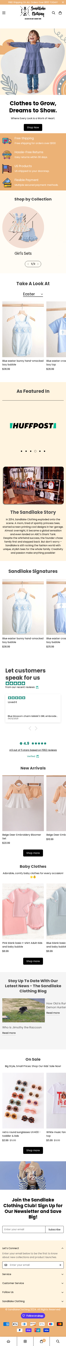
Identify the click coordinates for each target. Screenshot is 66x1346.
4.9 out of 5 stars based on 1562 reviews (33, 750)
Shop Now (33, 127)
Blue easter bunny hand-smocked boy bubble (22, 362)
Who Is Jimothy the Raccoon (22, 1027)
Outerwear (23, 253)
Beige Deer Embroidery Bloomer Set (21, 836)
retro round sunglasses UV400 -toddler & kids (21, 1134)
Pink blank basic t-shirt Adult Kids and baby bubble (22, 944)
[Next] (38, 264)
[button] (60, 12)
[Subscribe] (60, 1265)
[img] (34, 683)
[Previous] (28, 264)
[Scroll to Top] (60, 1330)
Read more (9, 1033)
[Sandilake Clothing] (33, 13)
